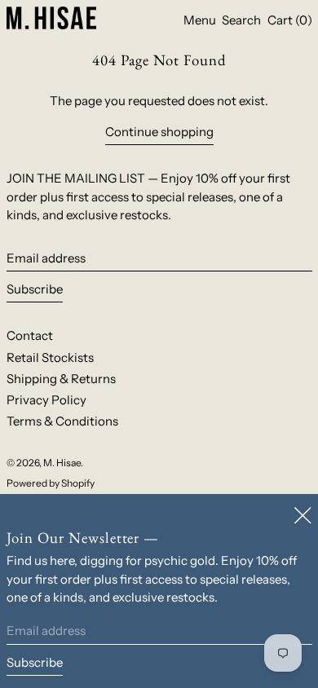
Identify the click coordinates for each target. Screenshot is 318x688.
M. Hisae (62, 462)
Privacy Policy (46, 400)
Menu (199, 20)
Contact (30, 335)
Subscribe (35, 289)
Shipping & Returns (61, 378)
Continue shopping (159, 131)
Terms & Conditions (62, 421)
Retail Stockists (50, 357)
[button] (241, 20)
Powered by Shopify (51, 483)
